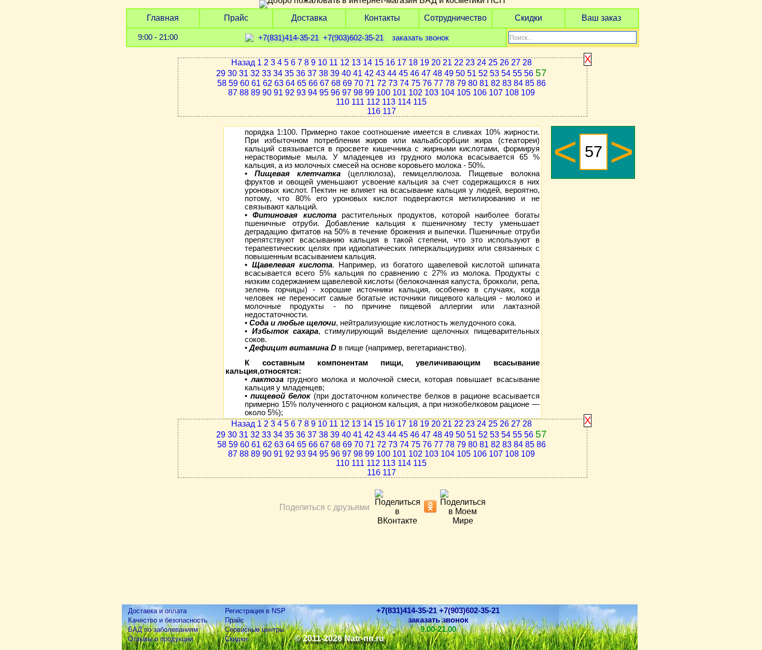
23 (470, 62)
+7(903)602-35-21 (353, 38)
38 (323, 73)
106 (480, 92)
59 (233, 83)
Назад (243, 62)
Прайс (236, 17)
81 (484, 83)
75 (415, 83)
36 (300, 73)
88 (244, 92)
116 (373, 111)
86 (541, 83)
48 (437, 73)
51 (471, 73)
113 (389, 101)
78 (450, 83)
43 (380, 73)
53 (494, 73)
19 (424, 62)
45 (403, 73)
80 (472, 83)
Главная (163, 17)
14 (367, 62)
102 (415, 92)
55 (517, 73)
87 (232, 92)
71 (370, 83)
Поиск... (521, 37)
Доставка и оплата (157, 611)
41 (357, 73)
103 (432, 92)
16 (390, 62)
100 (383, 92)
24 (481, 62)
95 (324, 92)
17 (401, 62)
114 (404, 101)
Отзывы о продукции (160, 639)
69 (347, 83)
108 (512, 92)
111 (357, 101)
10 (322, 62)
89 (255, 92)
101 (399, 92)
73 (393, 83)
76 (427, 83)
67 (324, 83)
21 (447, 62)
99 (369, 92)
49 (449, 73)
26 (504, 62)
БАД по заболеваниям (163, 629)
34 (278, 73)
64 (290, 83)
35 (289, 73)
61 (256, 83)
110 (342, 101)
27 (515, 62)
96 (335, 92)
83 (507, 83)
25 (493, 62)
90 (267, 92)
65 (301, 83)
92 (289, 92)
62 (267, 83)
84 (518, 83)
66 (313, 83)
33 (266, 73)
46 (414, 73)
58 (222, 83)
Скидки (528, 17)
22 (458, 62)
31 (243, 73)
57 (541, 72)
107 (496, 92)
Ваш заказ (601, 17)
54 (506, 73)
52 (483, 73)
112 (373, 101)
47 (426, 73)
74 (404, 83)
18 (413, 62)
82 (495, 83)
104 (448, 92)
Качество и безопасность (167, 620)
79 (461, 83)
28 (527, 62)
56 (528, 73)
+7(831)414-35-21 (288, 38)
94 (312, 92)
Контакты (382, 17)
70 (358, 83)
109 (528, 92)
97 (346, 92)
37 (312, 73)
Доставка (309, 17)
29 (220, 73)
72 (381, 83)
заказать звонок (420, 38)
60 (244, 83)
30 (232, 73)
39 (335, 73)
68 (336, 83)
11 (333, 62)
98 (358, 92)
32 (255, 73)
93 (301, 92)
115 (420, 101)
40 (346, 73)
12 (344, 62)
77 (438, 83)
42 (369, 73)
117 (389, 111)
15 (379, 62)
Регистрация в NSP (255, 611)
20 (436, 62)
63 (279, 83)
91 (278, 92)
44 (392, 73)
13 (356, 62)
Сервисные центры (254, 629)
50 (460, 73)
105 (464, 92)
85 (529, 83)
